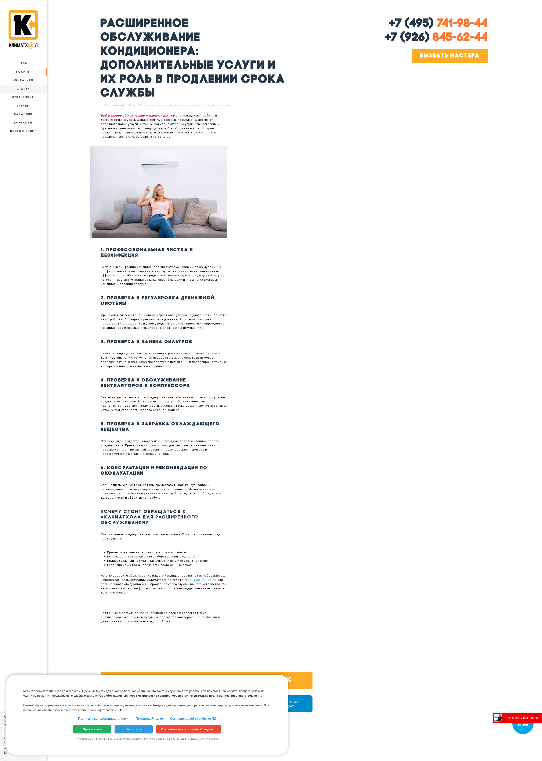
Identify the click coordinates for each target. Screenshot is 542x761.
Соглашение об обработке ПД (193, 718)
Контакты (23, 123)
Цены (23, 63)
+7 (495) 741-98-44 (202, 580)
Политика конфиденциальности (103, 718)
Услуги (23, 72)
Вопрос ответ (23, 131)
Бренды (23, 106)
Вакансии (23, 114)
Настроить (134, 729)
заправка (151, 445)
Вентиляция (23, 97)
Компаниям (23, 80)
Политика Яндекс (149, 718)
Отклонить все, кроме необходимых (188, 729)
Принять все (92, 729)
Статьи (23, 89)
